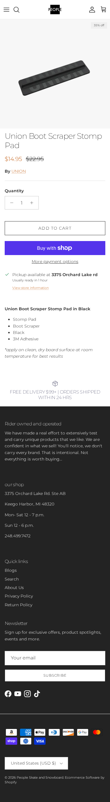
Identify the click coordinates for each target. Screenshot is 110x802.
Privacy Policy (19, 596)
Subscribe (55, 675)
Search (12, 579)
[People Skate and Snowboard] (55, 9)
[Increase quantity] (33, 202)
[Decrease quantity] (10, 202)
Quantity (14, 190)
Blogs (11, 570)
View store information (30, 288)
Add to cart (54, 228)
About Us (14, 587)
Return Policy (18, 604)
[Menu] (6, 9)
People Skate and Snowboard (40, 777)
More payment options (55, 261)
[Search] (19, 9)
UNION (18, 171)
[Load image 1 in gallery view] (55, 74)
